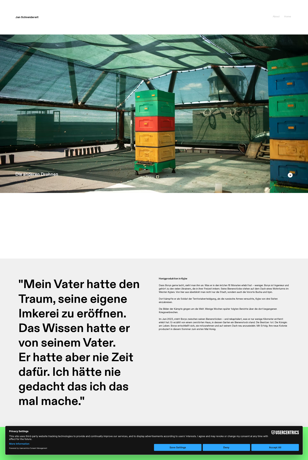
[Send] (290, 175)
